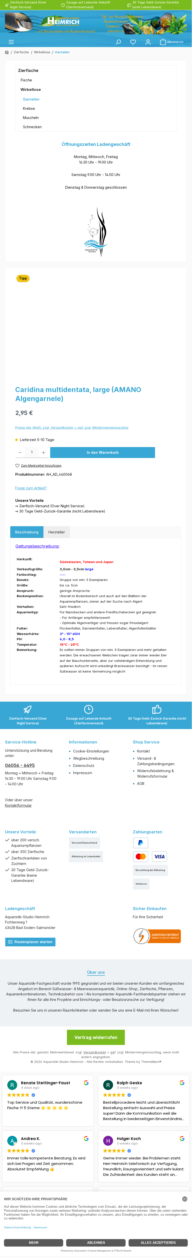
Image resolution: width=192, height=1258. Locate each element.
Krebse (29, 108)
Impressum (82, 773)
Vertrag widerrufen (95, 1037)
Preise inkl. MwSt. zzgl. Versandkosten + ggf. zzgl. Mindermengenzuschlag (71, 427)
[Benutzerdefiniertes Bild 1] (157, 936)
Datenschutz (83, 765)
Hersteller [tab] (56, 532)
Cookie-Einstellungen (91, 751)
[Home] (7, 52)
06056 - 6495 (20, 765)
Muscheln (31, 117)
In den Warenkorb (103, 452)
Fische (26, 80)
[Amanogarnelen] (95, 325)
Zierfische (28, 70)
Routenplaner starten (32, 942)
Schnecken (32, 127)
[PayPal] (141, 843)
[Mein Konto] (148, 42)
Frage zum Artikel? (31, 488)
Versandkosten (94, 1052)
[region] (96, 325)
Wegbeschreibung (88, 758)
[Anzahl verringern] (20, 452)
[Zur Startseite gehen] (96, 23)
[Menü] (11, 42)
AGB (140, 783)
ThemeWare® (151, 1062)
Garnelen (31, 99)
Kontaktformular (18, 805)
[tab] (26, 532)
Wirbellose (30, 89)
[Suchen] (118, 42)
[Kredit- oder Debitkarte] (150, 856)
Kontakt (143, 751)
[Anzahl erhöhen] (43, 452)
